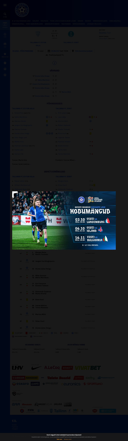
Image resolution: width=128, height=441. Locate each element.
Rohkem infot (67, 439)
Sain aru (59, 439)
